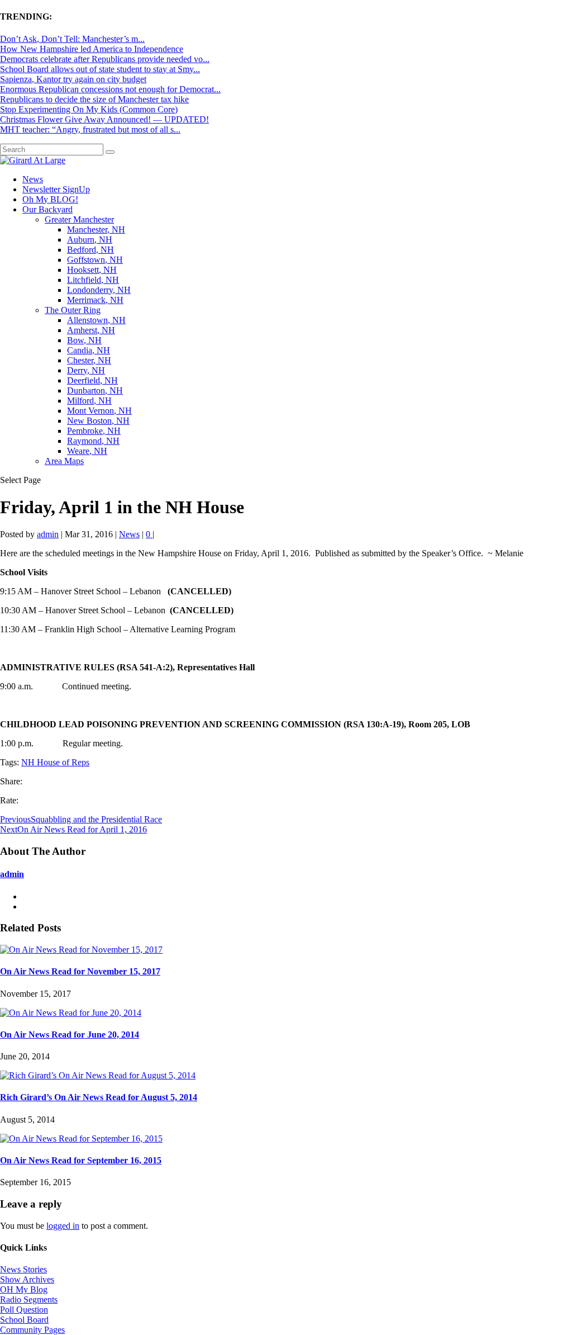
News (32, 179)
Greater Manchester (79, 219)
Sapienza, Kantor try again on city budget (73, 79)
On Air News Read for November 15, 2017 (80, 971)
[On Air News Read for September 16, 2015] (81, 1138)
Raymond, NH (93, 441)
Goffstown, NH (95, 259)
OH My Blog (23, 1289)
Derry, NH (86, 370)
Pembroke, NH (94, 430)
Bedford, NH (90, 249)
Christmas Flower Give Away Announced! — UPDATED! (104, 119)
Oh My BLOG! (50, 199)
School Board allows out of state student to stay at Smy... (100, 69)
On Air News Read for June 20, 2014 (69, 1034)
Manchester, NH (96, 229)
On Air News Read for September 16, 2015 (80, 1160)
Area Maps (64, 461)
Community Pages (32, 1329)
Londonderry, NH (99, 290)
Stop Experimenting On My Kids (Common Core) (89, 109)
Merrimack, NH (95, 300)
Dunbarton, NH (95, 390)
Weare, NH (87, 451)
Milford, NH (89, 400)
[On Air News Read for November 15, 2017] (81, 949)
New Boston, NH (98, 420)
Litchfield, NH (93, 280)
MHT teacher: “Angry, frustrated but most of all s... (90, 129)
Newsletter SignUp (56, 189)
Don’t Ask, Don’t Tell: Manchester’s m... (72, 39)
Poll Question (24, 1309)
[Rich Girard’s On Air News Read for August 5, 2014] (98, 1075)
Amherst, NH (91, 330)
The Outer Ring (73, 310)
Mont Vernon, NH (99, 410)
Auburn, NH (89, 239)
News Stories (23, 1269)
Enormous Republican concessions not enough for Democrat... (110, 89)
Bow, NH (84, 340)
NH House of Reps (55, 762)
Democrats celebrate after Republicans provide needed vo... (104, 59)
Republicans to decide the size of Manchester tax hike (94, 99)
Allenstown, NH (96, 320)
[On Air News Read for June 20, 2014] (70, 1012)
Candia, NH (88, 350)
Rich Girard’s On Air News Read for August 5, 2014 (98, 1097)
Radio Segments (29, 1299)
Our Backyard (47, 209)
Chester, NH (89, 360)
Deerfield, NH (92, 380)
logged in (62, 1225)
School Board (24, 1319)
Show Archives (27, 1279)
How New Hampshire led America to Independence (91, 49)
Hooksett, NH (92, 269)
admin (48, 534)
